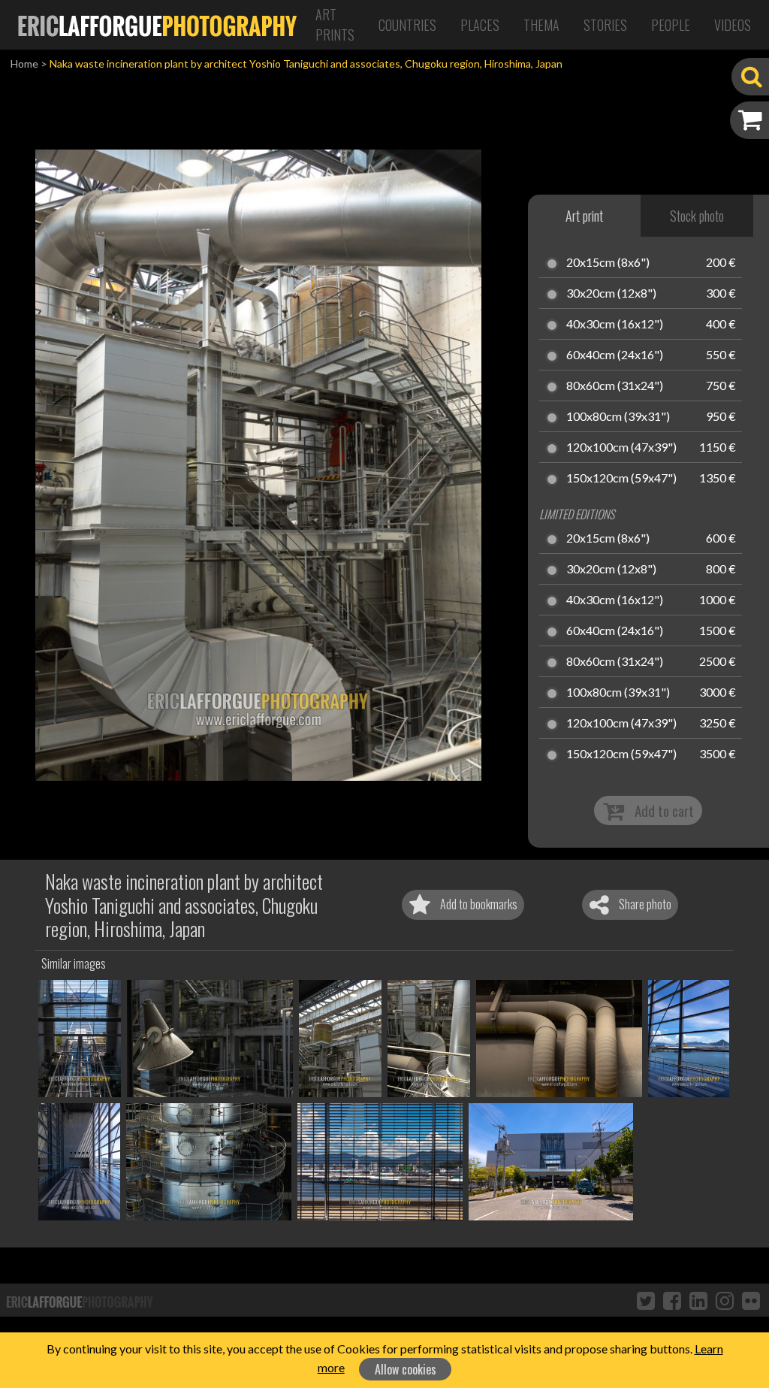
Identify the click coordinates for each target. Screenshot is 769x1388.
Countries (407, 25)
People (670, 25)
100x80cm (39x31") (618, 417)
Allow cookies (405, 1369)
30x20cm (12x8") (611, 294)
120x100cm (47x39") (621, 448)
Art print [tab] (584, 215)
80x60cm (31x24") (614, 386)
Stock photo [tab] (697, 215)
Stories (605, 25)
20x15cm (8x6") (608, 263)
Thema (541, 25)
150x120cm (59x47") (621, 479)
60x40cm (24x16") (614, 355)
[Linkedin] (698, 1300)
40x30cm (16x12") (614, 325)
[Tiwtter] (646, 1300)
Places (479, 25)
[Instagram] (725, 1300)
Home (24, 63)
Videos (732, 25)
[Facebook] (672, 1300)
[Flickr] (751, 1300)
